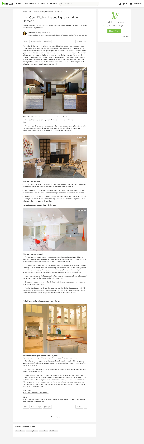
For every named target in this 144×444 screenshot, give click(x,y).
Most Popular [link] (58, 11)
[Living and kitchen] (55, 156)
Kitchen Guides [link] (27, 11)
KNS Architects (81, 210)
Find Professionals (30, 4)
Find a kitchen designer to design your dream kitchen (41, 301)
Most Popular (54, 431)
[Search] (61, 4)
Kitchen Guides (20, 431)
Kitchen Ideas (43, 431)
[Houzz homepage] (8, 3)
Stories (43, 4)
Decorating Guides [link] (38, 11)
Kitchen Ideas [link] (49, 11)
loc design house (81, 137)
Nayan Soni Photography (79, 69)
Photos (18, 4)
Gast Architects (81, 306)
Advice (52, 4)
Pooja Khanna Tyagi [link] (34, 32)
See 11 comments (54, 417)
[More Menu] (85, 41)
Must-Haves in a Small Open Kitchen (35, 393)
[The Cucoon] (55, 229)
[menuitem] (18, 3)
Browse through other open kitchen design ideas (39, 205)
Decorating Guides (32, 431)
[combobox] (79, 4)
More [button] (85, 35)
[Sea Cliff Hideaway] (55, 328)
